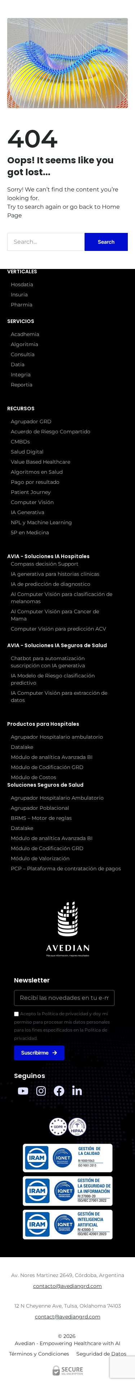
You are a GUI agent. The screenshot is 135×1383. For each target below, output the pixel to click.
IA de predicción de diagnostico (50, 584)
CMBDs (20, 441)
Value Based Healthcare (40, 462)
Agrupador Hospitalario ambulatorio (57, 737)
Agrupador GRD (31, 421)
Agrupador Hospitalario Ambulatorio (57, 798)
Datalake (22, 747)
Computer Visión (32, 502)
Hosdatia (22, 284)
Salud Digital (27, 452)
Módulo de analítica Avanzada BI (52, 757)
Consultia (23, 354)
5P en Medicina (30, 532)
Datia (17, 364)
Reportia (21, 384)
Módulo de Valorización (40, 858)
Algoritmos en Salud (37, 472)
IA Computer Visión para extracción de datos (59, 696)
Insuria (19, 294)
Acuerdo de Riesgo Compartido (50, 431)
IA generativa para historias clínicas (55, 574)
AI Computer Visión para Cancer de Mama (55, 615)
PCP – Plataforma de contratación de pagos (66, 868)
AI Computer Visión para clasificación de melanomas (61, 598)
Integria (21, 374)
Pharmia (21, 304)
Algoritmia (24, 344)
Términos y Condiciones (39, 1354)
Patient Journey (31, 492)
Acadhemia (25, 334)
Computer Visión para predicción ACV (58, 629)
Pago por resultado (35, 482)
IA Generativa (27, 512)
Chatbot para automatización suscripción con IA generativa (48, 662)
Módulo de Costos (33, 777)
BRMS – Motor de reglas (41, 818)
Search (106, 242)
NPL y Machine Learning (41, 522)
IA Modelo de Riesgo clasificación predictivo (53, 679)
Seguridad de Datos (101, 1354)
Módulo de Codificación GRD (47, 767)
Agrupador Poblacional (40, 808)
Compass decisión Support (44, 564)
